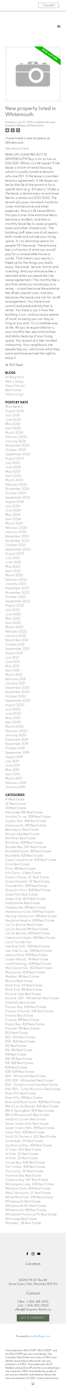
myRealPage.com (40, 1336)
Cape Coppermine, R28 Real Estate (30, 860)
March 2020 (14, 726)
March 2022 (14, 627)
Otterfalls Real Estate (20, 1002)
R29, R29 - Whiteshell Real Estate (29, 1080)
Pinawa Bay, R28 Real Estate (25, 1007)
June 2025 (13, 467)
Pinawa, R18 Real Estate (22, 1019)
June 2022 (13, 614)
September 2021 (17, 648)
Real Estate (13, 390)
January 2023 (15, 583)
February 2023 (16, 579)
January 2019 (15, 787)
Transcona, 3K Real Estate (24, 1171)
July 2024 (12, 506)
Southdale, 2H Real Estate (24, 1141)
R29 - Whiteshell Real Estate (25, 1076)
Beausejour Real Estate (22, 829)
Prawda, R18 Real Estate (22, 1028)
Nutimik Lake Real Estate (23, 994)
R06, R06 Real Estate (20, 1041)
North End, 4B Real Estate (23, 989)
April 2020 (13, 722)
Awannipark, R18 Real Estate (25, 825)
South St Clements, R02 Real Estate (30, 1136)
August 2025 (14, 458)
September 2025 (17, 454)
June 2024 (13, 510)
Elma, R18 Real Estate (20, 868)
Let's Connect (33, 1318)
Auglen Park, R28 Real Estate (26, 821)
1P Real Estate (15, 799)
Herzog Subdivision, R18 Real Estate (31, 916)
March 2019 (13, 778)
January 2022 (15, 636)
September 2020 (18, 700)
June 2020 (13, 713)
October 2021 (15, 644)
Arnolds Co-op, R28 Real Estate (27, 816)
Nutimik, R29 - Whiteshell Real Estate (32, 998)
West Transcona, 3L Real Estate (28, 1192)
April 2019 (12, 774)
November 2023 (17, 540)
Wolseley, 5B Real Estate (23, 1223)
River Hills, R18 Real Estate (23, 1097)
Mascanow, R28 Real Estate (25, 972)
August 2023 (14, 553)
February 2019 (15, 782)
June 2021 (12, 661)
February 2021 (15, 679)
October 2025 (15, 450)
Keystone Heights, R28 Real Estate (29, 920)
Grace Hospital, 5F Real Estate (27, 881)
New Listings (14, 381)
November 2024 (17, 488)
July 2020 (12, 709)
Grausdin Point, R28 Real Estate (27, 890)
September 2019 (17, 752)
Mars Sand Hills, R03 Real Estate (28, 968)
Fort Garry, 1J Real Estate (23, 873)
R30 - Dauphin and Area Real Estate (31, 1084)
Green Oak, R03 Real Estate (25, 899)
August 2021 (14, 653)
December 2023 (17, 536)
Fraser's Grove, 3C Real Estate (27, 877)
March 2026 (14, 432)
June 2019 (12, 765)
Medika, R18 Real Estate (22, 976)
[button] (27, 1253)
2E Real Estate (15, 803)
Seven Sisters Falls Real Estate (27, 1123)
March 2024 (14, 523)
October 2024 (15, 493)
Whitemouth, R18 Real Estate (25, 1210)
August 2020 (14, 705)
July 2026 (12, 415)
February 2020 (16, 731)
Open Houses (15, 385)
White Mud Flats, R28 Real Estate (29, 1197)
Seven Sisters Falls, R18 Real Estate (29, 1128)
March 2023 (14, 575)
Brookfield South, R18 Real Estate (28, 851)
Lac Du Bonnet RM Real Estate (26, 929)
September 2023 (17, 549)
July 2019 (12, 761)
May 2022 (12, 618)
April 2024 (13, 519)
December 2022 (17, 588)
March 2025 (14, 480)
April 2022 (13, 623)
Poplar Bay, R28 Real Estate (25, 1024)
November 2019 (16, 743)
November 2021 (16, 640)
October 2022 (15, 597)
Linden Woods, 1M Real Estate (26, 959)
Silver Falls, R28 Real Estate (25, 1132)
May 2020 (13, 718)
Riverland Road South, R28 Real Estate (32, 1102)
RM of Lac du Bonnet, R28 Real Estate (32, 1106)
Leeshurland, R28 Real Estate (26, 955)
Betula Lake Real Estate (22, 834)
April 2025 (13, 476)
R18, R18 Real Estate (18, 1059)
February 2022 (16, 631)
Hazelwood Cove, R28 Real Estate (29, 911)
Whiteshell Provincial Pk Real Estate (31, 1214)
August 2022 (14, 605)
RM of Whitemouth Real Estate (27, 1115)
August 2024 (14, 501)
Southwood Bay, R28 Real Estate (28, 1145)
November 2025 (17, 445)
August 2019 (14, 756)
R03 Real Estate (16, 1032)
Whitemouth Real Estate (30, 125)
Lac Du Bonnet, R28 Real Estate (27, 933)
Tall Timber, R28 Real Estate (25, 1166)
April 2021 (12, 670)
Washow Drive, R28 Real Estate (27, 1188)
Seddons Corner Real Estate (25, 1119)
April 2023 (13, 571)
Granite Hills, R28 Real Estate (26, 886)
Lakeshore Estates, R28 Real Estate (30, 937)
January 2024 (15, 532)
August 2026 (14, 411)
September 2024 (17, 497)
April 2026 (13, 428)
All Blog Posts (14, 377)
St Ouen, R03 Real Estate (23, 1149)
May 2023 (12, 566)
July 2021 (12, 657)
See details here (17, 148)
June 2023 (13, 562)
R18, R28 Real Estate (19, 1063)
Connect (49, 5)
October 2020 (15, 696)
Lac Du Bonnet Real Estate (24, 924)
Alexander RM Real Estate (24, 812)
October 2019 (15, 748)
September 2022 (17, 601)
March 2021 (13, 674)
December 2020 (17, 687)
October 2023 (15, 545)
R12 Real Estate (15, 1046)
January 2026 (15, 441)
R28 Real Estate (16, 1067)
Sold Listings (14, 394)
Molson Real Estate (19, 981)
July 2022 (12, 610)
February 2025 (16, 484)
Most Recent (14, 406)
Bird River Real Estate (20, 838)
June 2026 (13, 419)
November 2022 (17, 592)
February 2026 (16, 437)
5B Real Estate (15, 808)
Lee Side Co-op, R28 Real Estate (28, 950)
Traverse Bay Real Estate (23, 1175)
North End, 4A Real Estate (23, 985)
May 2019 (12, 769)
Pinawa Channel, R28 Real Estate (29, 1011)
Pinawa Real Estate (19, 1015)
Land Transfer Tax (18, 942)
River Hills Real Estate (20, 1093)
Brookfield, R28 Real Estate (24, 855)
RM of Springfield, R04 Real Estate (29, 1110)
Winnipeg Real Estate (21, 1218)
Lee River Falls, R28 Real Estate (27, 946)
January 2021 (15, 683)
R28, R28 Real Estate (19, 1071)
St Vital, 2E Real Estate (21, 1158)
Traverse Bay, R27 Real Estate (26, 1179)
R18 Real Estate (15, 1054)
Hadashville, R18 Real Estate (25, 907)
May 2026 (12, 424)
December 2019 (16, 739)
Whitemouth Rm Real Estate (25, 1205)
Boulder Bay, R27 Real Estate (26, 847)
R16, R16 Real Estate (18, 1050)
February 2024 (16, 527)
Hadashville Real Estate (22, 903)
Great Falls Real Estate (21, 894)
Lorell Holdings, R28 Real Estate (28, 963)
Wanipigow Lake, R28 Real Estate (29, 1184)
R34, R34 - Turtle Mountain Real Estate (33, 1089)
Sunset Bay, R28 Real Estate (25, 1162)
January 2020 (15, 735)
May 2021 (12, 666)
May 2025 (12, 471)
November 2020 (17, 692)
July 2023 (12, 558)
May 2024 (12, 514)
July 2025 (12, 463)
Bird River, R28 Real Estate (24, 842)
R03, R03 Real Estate (20, 1037)
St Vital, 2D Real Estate (21, 1154)
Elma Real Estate (17, 864)
